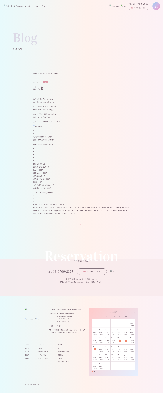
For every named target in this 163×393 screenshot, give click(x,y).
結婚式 (27, 358)
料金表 (60, 345)
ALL (81, 224)
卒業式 (27, 355)
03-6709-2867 (138, 4)
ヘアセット (41, 345)
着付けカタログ (43, 351)
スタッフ (60, 348)
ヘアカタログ (42, 355)
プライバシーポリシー (64, 362)
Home (27, 345)
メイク (40, 348)
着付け (27, 348)
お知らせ (60, 355)
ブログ (60, 358)
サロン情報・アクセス (64, 351)
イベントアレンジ (43, 358)
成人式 (27, 351)
